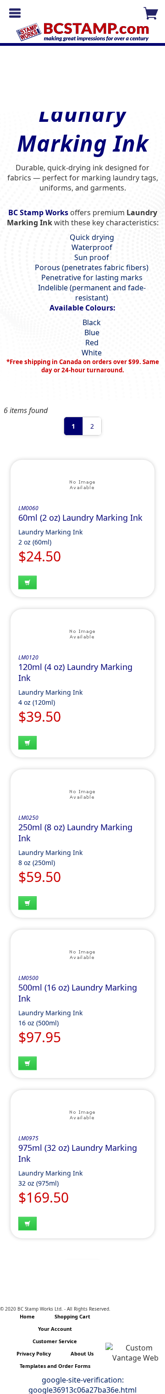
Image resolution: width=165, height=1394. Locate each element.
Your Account (55, 1328)
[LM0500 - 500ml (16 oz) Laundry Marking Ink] (82, 955)
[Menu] (15, 13)
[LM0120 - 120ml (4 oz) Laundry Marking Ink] (82, 635)
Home (27, 1316)
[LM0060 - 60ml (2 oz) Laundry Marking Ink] (82, 486)
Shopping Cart (72, 1316)
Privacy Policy (33, 1353)
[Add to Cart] (27, 582)
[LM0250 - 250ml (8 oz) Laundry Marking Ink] (82, 795)
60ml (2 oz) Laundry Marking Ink (80, 517)
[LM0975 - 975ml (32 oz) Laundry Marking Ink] (82, 1116)
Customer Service (55, 1341)
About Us (82, 1353)
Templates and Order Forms (55, 1365)
